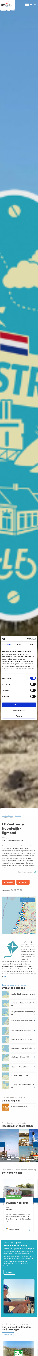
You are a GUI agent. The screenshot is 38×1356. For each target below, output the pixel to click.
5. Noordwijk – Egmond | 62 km (21, 1030)
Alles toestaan (19, 705)
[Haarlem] (23, 919)
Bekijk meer (8, 1335)
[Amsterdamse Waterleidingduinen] (17, 922)
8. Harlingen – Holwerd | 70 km (20, 1057)
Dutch (27, 5)
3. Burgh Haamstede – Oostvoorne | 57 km (23, 1013)
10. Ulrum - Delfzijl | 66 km (19, 1076)
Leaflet (24, 933)
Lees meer (9, 1272)
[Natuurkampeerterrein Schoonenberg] (23, 914)
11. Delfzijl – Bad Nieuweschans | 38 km (22, 1086)
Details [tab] (19, 644)
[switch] (33, 685)
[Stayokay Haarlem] (23, 917)
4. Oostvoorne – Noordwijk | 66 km (22, 1020)
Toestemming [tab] (6, 644)
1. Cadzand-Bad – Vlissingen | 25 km (22, 994)
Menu (35, 5)
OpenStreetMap (32, 933)
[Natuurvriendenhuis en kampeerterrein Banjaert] (21, 910)
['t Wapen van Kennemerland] (21, 919)
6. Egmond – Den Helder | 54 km (21, 1039)
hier (5, 976)
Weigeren (19, 716)
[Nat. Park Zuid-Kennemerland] (21, 917)
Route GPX (24, 882)
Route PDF (9, 882)
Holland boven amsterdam (19, 1107)
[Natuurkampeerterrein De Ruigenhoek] (17, 926)
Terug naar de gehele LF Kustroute (14, 985)
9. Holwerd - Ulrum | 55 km (19, 1067)
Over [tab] (31, 644)
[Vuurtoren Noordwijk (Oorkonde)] (14, 929)
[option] (19, 1145)
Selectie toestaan (19, 710)
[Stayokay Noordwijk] (16, 927)
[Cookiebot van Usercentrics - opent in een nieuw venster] (27, 638)
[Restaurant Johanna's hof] (23, 905)
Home (7, 4)
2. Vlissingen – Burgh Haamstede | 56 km (22, 1004)
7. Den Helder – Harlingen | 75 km (21, 1048)
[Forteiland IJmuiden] (20, 913)
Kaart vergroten (27, 900)
